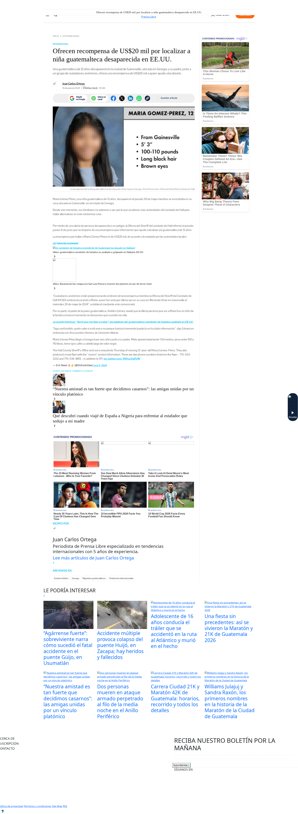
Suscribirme (180, 765)
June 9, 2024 (100, 365)
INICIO (56, 36)
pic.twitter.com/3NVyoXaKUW (122, 358)
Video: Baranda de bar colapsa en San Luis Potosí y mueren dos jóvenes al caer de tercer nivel (102, 283)
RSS (65, 806)
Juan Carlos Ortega (73, 83)
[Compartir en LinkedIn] (130, 98)
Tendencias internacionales (121, 578)
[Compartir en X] (122, 98)
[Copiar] (147, 98)
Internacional (71, 36)
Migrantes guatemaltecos (94, 578)
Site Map (57, 806)
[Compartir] (139, 98)
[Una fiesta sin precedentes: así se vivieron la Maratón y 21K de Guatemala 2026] (230, 607)
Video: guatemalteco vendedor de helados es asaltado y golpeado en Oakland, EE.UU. (98, 252)
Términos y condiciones (37, 806)
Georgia (75, 578)
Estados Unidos (61, 578)
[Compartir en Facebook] (113, 98)
